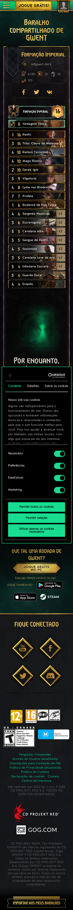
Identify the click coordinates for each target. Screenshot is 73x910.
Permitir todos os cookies (36, 506)
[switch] (59, 466)
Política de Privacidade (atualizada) (35, 767)
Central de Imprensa (36, 780)
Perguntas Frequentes (35, 754)
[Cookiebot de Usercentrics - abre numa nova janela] (49, 375)
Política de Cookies (35, 772)
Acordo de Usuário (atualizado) (35, 759)
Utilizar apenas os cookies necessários (36, 530)
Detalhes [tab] (33, 386)
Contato (53, 776)
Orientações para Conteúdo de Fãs (35, 763)
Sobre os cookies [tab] (56, 386)
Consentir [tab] (14, 386)
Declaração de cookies (28, 776)
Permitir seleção (36, 518)
